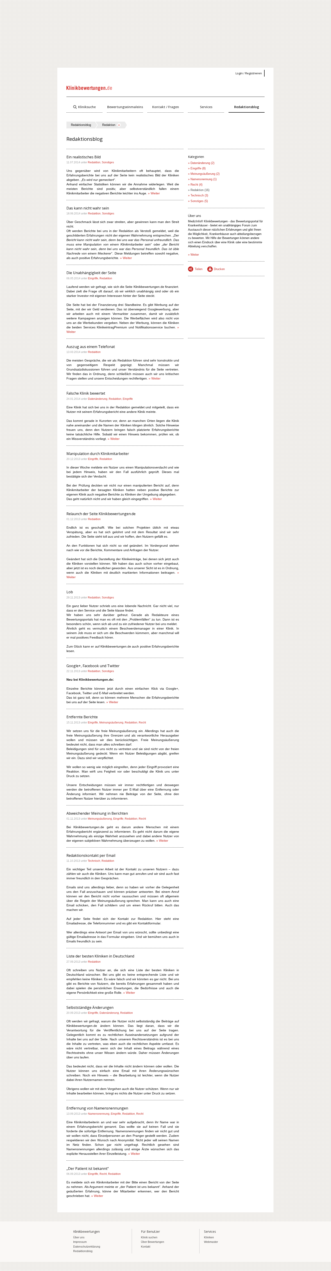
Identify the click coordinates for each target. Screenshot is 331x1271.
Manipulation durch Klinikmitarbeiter (97, 453)
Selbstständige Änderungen (89, 1007)
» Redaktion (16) (198, 190)
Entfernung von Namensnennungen (97, 1108)
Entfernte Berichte (82, 716)
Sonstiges (108, 162)
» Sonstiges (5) (198, 201)
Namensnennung (98, 1113)
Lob (69, 591)
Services (206, 107)
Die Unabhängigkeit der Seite (91, 272)
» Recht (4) (195, 184)
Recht (142, 722)
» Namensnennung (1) (202, 179)
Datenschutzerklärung (86, 1246)
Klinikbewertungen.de (89, 88)
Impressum (80, 1242)
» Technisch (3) (198, 195)
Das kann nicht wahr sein (87, 208)
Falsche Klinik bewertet (85, 393)
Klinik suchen (149, 1237)
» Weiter (154, 193)
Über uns (78, 1237)
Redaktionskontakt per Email (90, 855)
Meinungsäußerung (111, 722)
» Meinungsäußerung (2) (204, 173)
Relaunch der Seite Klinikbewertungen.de (101, 513)
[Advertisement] (165, 33)
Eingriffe (93, 278)
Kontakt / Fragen (165, 107)
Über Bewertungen (152, 1242)
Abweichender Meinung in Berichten (97, 813)
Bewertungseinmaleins (125, 107)
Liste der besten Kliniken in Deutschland (100, 956)
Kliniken (209, 1237)
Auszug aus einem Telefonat (90, 346)
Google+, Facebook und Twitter (93, 665)
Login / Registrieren (249, 73)
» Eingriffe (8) (197, 168)
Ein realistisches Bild (83, 157)
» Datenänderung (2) (201, 163)
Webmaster (211, 1242)
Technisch (94, 860)
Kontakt (145, 1246)
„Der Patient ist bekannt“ (87, 1168)
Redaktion (94, 162)
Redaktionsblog (246, 107)
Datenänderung (97, 398)
